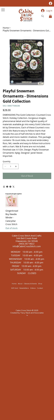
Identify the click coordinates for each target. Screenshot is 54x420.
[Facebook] (50, 3)
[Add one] (15, 166)
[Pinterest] (10, 186)
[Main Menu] (3, 10)
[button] (50, 16)
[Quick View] (12, 200)
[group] (27, 212)
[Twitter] (13, 186)
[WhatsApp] (4, 186)
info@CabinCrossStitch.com (27, 246)
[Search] (42, 16)
